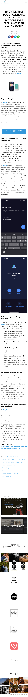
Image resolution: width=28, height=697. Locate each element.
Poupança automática (8, 462)
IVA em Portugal (6, 473)
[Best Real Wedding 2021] (14, 613)
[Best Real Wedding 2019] (14, 629)
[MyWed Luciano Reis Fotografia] (14, 580)
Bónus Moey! (5, 468)
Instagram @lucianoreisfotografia (14, 546)
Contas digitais (6, 459)
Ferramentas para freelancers (10, 465)
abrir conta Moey (6, 476)
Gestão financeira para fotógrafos (11, 470)
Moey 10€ (16, 473)
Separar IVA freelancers (18, 459)
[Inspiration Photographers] (14, 596)
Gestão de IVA (14, 456)
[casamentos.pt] (14, 646)
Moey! (15, 358)
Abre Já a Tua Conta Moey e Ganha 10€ (14, 131)
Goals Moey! (19, 462)
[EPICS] (14, 660)
